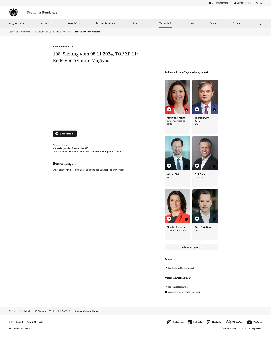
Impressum (257, 328)
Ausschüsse (74, 23)
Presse (190, 23)
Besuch (213, 23)
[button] (258, 3)
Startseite (13, 31)
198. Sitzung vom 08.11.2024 (46, 31)
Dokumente (137, 23)
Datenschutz (244, 328)
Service (237, 23)
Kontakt (20, 322)
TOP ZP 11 (66, 31)
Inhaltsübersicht (35, 322)
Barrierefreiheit (229, 328)
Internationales (105, 23)
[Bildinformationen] (186, 110)
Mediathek (165, 23)
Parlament (46, 23)
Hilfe (11, 322)
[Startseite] (33, 12)
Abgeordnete (17, 23)
